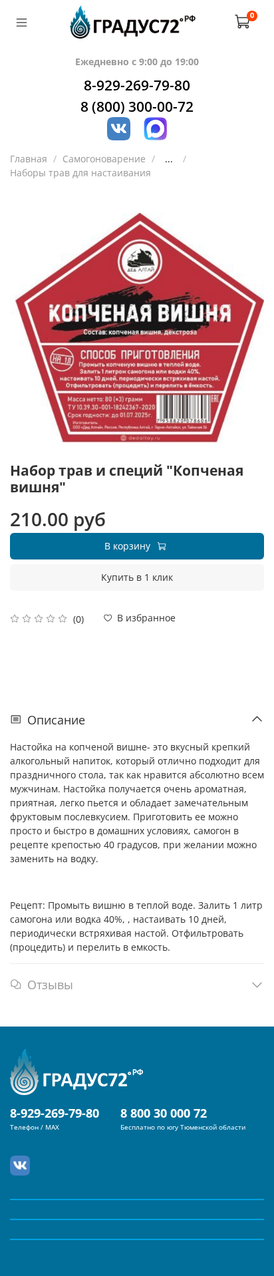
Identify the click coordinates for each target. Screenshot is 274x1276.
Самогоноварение (104, 158)
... (169, 159)
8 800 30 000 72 (163, 1113)
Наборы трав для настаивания (80, 172)
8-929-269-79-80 (137, 85)
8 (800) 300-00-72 (137, 106)
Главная (28, 158)
